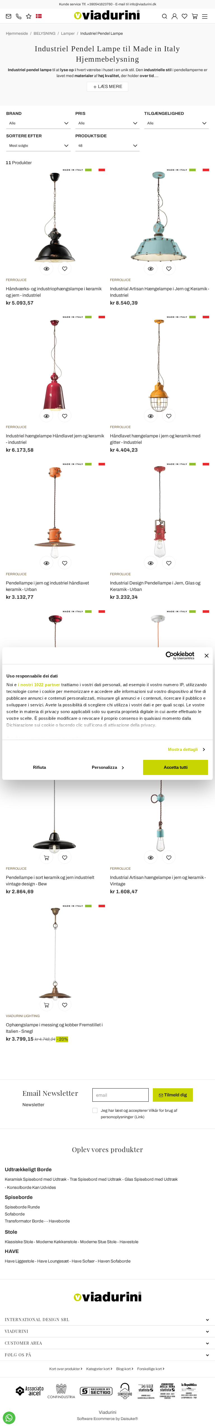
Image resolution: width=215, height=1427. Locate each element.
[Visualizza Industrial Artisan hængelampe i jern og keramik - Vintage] (150, 857)
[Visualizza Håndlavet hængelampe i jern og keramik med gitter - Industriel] (150, 415)
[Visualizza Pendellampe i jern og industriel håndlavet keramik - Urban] (46, 562)
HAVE (12, 1251)
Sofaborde (15, 1214)
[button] (38, 123)
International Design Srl (37, 1319)
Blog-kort (124, 1369)
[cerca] (164, 16)
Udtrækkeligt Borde (28, 1169)
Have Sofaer (83, 1261)
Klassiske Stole (19, 1242)
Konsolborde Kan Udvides (31, 1187)
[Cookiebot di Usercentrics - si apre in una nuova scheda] (169, 655)
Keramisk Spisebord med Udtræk (36, 1179)
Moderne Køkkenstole (56, 1242)
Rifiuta (39, 767)
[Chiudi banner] (207, 656)
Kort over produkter (65, 1369)
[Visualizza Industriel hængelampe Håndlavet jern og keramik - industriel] (46, 415)
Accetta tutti (176, 767)
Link (139, 1117)
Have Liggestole (19, 1261)
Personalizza (104, 767)
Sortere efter (24, 136)
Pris (80, 113)
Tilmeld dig (175, 1094)
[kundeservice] (19, 16)
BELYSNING (44, 33)
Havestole (129, 1242)
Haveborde (59, 1221)
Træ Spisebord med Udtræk (95, 1179)
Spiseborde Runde (22, 1207)
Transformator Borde (24, 1221)
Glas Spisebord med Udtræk (151, 1179)
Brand (14, 113)
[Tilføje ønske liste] (64, 268)
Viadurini (16, 1331)
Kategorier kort (98, 1369)
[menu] (205, 16)
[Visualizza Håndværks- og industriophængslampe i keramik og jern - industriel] (46, 268)
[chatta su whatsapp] (9, 1418)
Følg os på (18, 1355)
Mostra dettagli (183, 749)
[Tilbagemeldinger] (29, 16)
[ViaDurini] (107, 14)
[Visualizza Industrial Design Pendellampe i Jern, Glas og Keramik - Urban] (150, 562)
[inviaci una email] (8, 16)
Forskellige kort (150, 1369)
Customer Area (23, 1343)
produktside (91, 136)
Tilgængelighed (164, 113)
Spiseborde (19, 1197)
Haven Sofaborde (114, 1261)
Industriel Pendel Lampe (101, 33)
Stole (11, 1232)
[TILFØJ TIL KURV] (46, 857)
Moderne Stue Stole (98, 1242)
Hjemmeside (17, 33)
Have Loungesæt (53, 1261)
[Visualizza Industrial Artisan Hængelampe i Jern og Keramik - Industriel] (150, 268)
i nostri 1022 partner (39, 684)
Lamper (68, 33)
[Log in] (174, 16)
